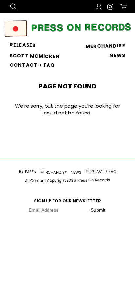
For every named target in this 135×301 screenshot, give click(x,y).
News (117, 55)
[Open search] (13, 6)
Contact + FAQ (32, 65)
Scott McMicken (35, 56)
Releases (23, 44)
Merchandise (105, 46)
